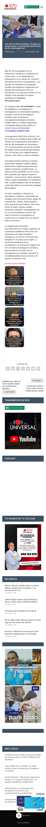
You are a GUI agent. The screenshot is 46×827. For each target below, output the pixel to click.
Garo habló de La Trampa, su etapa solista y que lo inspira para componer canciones (22, 768)
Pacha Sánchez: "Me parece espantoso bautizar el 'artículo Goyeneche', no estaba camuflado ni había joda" (22, 779)
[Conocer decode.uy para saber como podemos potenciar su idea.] (22, 815)
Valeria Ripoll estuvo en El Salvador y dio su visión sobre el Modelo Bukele (21, 600)
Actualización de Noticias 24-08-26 (20, 611)
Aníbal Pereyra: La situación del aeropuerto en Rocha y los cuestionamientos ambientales (19, 790)
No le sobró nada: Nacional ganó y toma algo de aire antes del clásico (23, 621)
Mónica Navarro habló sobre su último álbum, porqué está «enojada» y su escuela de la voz (22, 588)
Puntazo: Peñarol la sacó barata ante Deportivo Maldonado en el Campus (21, 632)
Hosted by (23, 823)
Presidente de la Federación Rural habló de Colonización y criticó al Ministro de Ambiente (23, 757)
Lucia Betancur (19, 51)
